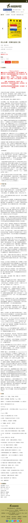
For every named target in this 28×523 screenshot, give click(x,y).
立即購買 (8, 62)
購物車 (22, 11)
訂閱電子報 (7, 11)
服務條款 (8, 516)
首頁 (3, 14)
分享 (3, 62)
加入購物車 (15, 62)
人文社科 (8, 14)
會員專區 (13, 11)
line (10, 521)
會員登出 (18, 11)
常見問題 (24, 516)
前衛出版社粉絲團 (8, 9)
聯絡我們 (19, 518)
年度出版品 (14, 518)
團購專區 (19, 516)
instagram (15, 521)
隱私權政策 (14, 516)
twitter (12, 521)
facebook (7, 521)
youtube (21, 521)
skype (18, 521)
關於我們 (3, 516)
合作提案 (8, 518)
